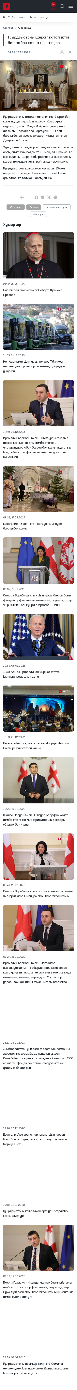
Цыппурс (38, 214)
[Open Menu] (71, 6)
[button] (14, 17)
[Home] (6, 6)
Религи (34, 207)
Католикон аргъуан (56, 207)
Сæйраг (8, 27)
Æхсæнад (15, 207)
